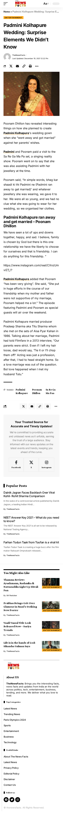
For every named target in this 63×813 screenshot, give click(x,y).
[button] (6, 3)
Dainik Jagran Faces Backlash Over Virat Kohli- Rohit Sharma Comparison (29, 494)
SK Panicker (11, 595)
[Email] (17, 66)
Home (7, 11)
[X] (31, 465)
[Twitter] (11, 799)
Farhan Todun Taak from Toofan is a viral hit (31, 542)
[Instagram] (46, 465)
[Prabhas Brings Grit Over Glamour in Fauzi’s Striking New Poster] (50, 606)
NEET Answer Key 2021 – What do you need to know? (31, 519)
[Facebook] (16, 465)
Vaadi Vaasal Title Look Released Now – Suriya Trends (17, 626)
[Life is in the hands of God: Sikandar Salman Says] (50, 646)
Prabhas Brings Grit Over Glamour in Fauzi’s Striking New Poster (20, 607)
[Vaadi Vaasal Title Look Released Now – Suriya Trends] (50, 626)
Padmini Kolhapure (16, 133)
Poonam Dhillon (37, 391)
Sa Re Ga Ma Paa (50, 391)
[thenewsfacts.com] (20, 3)
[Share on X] (11, 66)
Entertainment (13, 18)
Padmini (9, 151)
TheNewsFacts (18, 55)
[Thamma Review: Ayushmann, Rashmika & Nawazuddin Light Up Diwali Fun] (50, 583)
